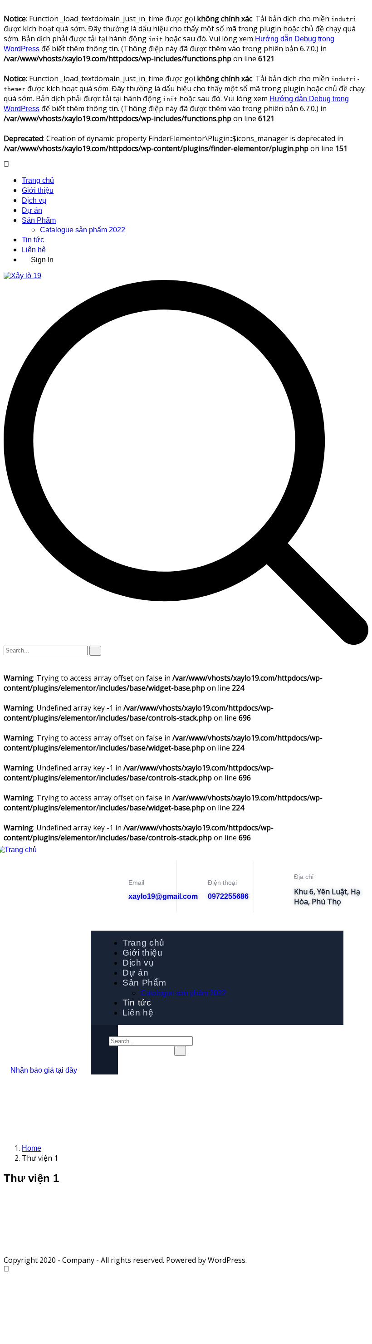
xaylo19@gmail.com (163, 896)
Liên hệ (34, 250)
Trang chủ (38, 180)
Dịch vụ (34, 200)
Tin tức (33, 240)
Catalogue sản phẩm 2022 (82, 230)
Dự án (32, 210)
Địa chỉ (303, 876)
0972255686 (228, 896)
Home (31, 1148)
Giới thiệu (38, 190)
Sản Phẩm (39, 220)
